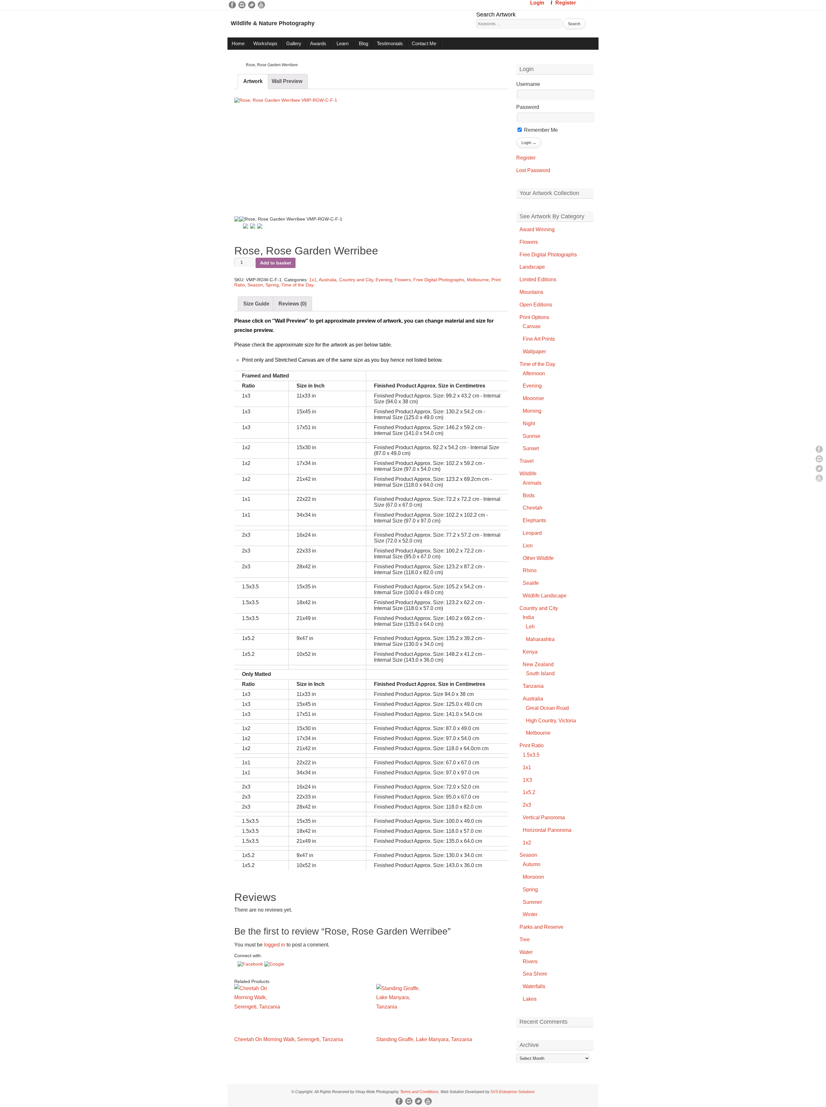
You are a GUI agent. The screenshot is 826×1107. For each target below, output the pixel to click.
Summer (532, 902)
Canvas (531, 326)
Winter (530, 914)
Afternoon (534, 373)
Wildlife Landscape (545, 595)
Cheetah (532, 508)
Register (565, 2)
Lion (528, 545)
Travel (526, 461)
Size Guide (256, 303)
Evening (384, 279)
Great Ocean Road (547, 708)
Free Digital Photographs (438, 279)
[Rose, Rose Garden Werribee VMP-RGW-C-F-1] (289, 151)
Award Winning (537, 229)
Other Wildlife (538, 558)
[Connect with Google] (274, 964)
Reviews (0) (292, 303)
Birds (529, 495)
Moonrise (533, 398)
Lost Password (533, 170)
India (528, 617)
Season (255, 284)
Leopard (532, 533)
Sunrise (531, 436)
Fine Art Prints (539, 339)
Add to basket (275, 262)
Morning (532, 411)
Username (528, 84)
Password (527, 107)
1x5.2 (529, 792)
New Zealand (538, 664)
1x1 (313, 279)
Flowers (403, 279)
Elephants (534, 520)
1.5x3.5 (531, 755)
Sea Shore (535, 974)
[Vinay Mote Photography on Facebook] (232, 5)
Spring (272, 284)
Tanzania (533, 686)
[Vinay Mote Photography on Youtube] (261, 5)
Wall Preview (287, 81)
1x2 (527, 842)
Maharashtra (540, 639)
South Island (540, 673)
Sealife (531, 583)
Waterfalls (534, 986)
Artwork (253, 81)
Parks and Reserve (541, 927)
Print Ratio (531, 745)
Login (537, 2)
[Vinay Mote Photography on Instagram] (242, 5)
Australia (328, 279)
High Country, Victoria (551, 720)
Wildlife (528, 473)
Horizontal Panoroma (547, 830)
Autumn (531, 864)
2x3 (527, 805)
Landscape (532, 267)
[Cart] (587, 4)
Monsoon (533, 877)
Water (526, 952)
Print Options (534, 317)
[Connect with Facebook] (250, 964)
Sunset (531, 448)
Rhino (530, 570)
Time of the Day (297, 284)
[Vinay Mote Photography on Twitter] (252, 5)
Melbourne (478, 279)
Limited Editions (537, 279)
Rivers (530, 961)
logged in (274, 944)
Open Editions (535, 304)
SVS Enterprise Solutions (512, 1092)
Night (529, 423)
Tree (524, 939)
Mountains (531, 292)
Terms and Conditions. (419, 1092)
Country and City (356, 279)
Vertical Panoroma (544, 817)
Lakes (530, 999)
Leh (530, 626)
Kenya (530, 652)
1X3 (527, 780)
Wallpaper (534, 351)
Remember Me (540, 130)
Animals (532, 483)
